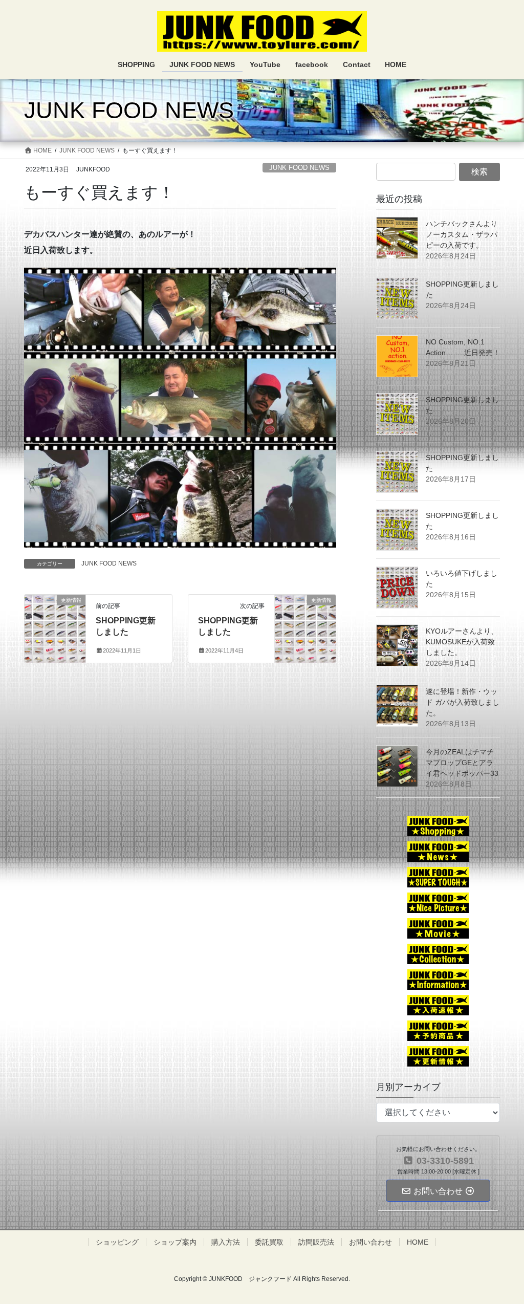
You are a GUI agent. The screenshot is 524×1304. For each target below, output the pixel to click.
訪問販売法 (316, 1242)
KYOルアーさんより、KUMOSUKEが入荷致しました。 (462, 642)
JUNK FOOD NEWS (299, 167)
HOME (417, 1242)
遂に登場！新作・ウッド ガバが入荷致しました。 (462, 702)
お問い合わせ (370, 1242)
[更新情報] (55, 617)
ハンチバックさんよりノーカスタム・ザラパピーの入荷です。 (461, 234)
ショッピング (117, 1242)
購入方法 (225, 1242)
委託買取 (269, 1242)
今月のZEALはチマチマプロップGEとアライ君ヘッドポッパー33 (462, 762)
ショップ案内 (175, 1242)
